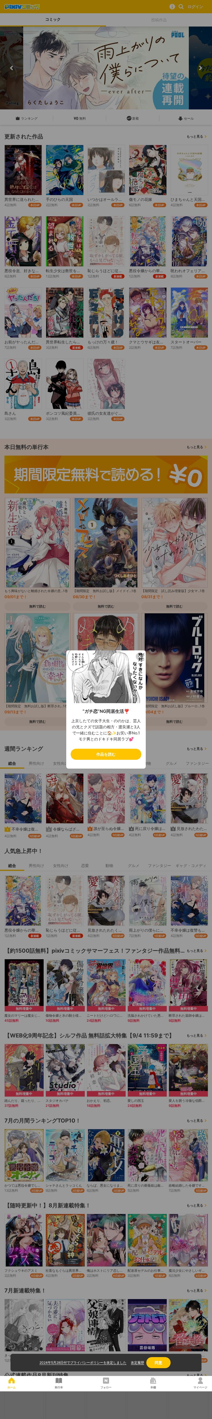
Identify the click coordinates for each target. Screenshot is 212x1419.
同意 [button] (158, 1362)
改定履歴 (137, 1362)
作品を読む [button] (106, 754)
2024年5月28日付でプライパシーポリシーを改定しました (82, 1362)
